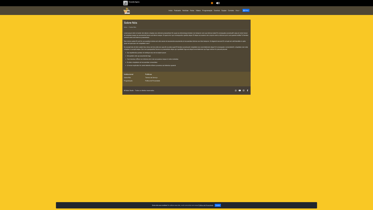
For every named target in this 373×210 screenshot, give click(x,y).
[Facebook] (247, 90)
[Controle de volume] (217, 3)
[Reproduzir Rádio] (212, 3)
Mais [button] (237, 10)
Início (171, 10)
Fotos (192, 10)
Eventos (217, 10)
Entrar (246, 10)
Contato (231, 10)
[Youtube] (240, 90)
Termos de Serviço (151, 77)
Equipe (223, 10)
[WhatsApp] (236, 90)
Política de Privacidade (152, 81)
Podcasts (177, 10)
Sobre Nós (127, 77)
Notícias (185, 10)
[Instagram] (243, 90)
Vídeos (198, 10)
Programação (207, 10)
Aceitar (218, 205)
